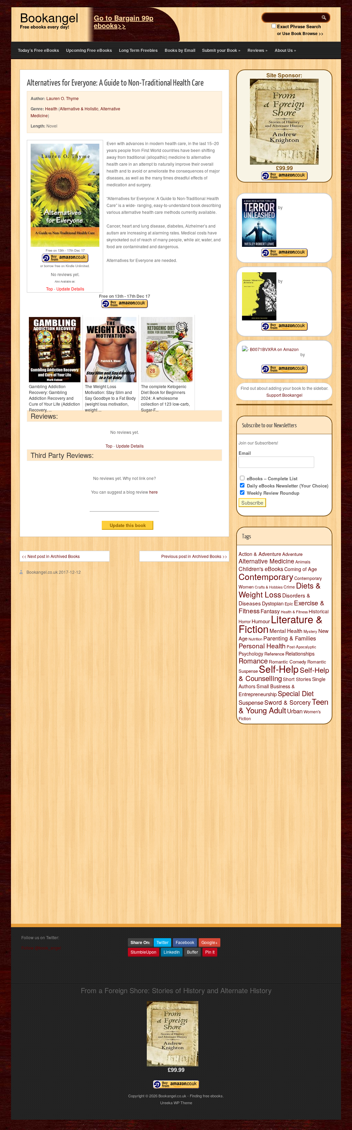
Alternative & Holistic (79, 108)
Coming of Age (300, 569)
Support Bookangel (284, 395)
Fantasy (270, 611)
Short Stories (297, 679)
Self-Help (279, 669)
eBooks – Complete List (271, 478)
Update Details (70, 289)
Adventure (292, 554)
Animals (302, 561)
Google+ (209, 942)
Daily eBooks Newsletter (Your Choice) (286, 485)
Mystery (310, 631)
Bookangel (49, 17)
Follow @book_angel (41, 948)
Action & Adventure (260, 553)
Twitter (162, 942)
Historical (319, 611)
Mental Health (286, 630)
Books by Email (180, 50)
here (153, 492)
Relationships (300, 653)
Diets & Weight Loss (280, 590)
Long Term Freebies (138, 50)
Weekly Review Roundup (272, 493)
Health (51, 108)
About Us (285, 50)
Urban (294, 711)
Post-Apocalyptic (301, 646)
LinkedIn (172, 952)
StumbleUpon (143, 952)
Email (245, 453)
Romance (253, 661)
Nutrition (255, 638)
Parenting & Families (289, 638)
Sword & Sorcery (287, 702)
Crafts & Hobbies (269, 587)
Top (49, 289)
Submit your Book (221, 50)
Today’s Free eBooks (38, 50)
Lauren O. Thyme (62, 98)
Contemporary (266, 576)
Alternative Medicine (266, 561)
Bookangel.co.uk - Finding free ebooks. (191, 1095)
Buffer (192, 952)
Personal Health (262, 645)
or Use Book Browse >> (300, 33)
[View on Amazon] (284, 255)
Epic (289, 603)
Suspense (251, 702)
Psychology (251, 653)
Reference (274, 653)
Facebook (185, 942)
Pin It (209, 952)
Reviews (258, 50)
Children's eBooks (261, 568)
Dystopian (273, 603)
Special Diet (296, 693)
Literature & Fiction (281, 624)
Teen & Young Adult (283, 705)
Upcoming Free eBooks (89, 50)
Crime (289, 587)
